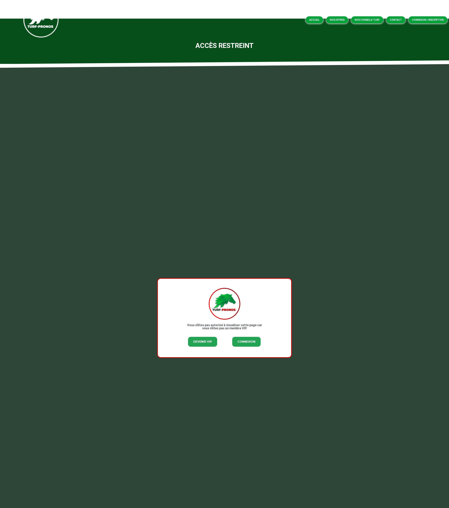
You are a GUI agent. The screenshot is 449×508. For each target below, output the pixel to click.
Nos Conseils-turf (367, 19)
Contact (396, 19)
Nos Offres (337, 19)
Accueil (314, 19)
